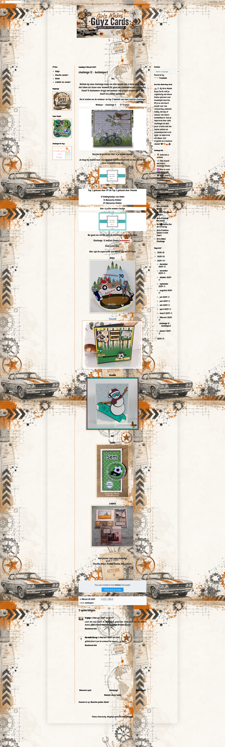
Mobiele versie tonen (112, 695)
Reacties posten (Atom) (100, 702)
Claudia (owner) (61, 75)
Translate (163, 78)
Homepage (113, 690)
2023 (159, 338)
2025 (159, 256)
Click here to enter (112, 589)
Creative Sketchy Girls (164, 201)
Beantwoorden (91, 628)
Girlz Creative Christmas (162, 219)
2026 (159, 252)
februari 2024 (166, 317)
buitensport (89, 603)
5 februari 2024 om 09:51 (109, 637)
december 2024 (163, 265)
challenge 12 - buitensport (165, 324)
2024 (159, 260)
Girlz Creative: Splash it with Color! (163, 233)
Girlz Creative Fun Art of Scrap (164, 225)
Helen (57, 78)
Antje (112, 258)
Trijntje (88, 618)
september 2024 (163, 285)
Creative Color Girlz (163, 195)
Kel (112, 436)
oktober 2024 (165, 277)
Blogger (129, 716)
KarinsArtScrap (91, 637)
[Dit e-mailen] (102, 599)
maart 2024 (165, 313)
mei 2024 (164, 305)
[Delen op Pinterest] (112, 599)
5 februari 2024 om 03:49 (103, 618)
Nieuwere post (85, 690)
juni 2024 (164, 301)
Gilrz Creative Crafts (162, 207)
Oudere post (141, 690)
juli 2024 (164, 297)
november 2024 (163, 272)
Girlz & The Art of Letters (164, 213)
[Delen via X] (107, 599)
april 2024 (164, 309)
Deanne (112, 375)
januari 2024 (165, 331)
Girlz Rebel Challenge (161, 240)
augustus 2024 (166, 290)
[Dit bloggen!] (104, 599)
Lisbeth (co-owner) (63, 82)
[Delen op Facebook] (109, 599)
